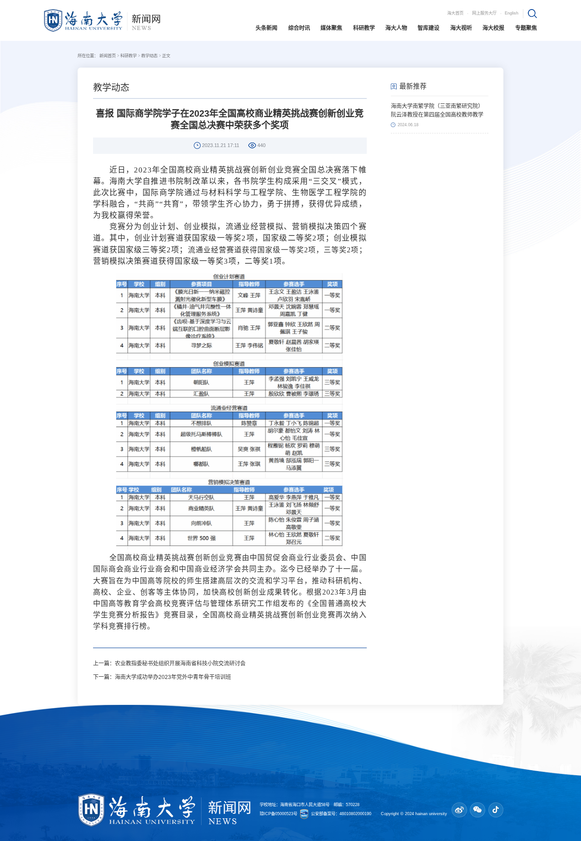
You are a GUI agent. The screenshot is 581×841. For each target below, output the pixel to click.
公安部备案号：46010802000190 (342, 813)
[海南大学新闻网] (102, 20)
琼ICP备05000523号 (279, 813)
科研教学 (128, 56)
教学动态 (149, 56)
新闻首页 (107, 56)
